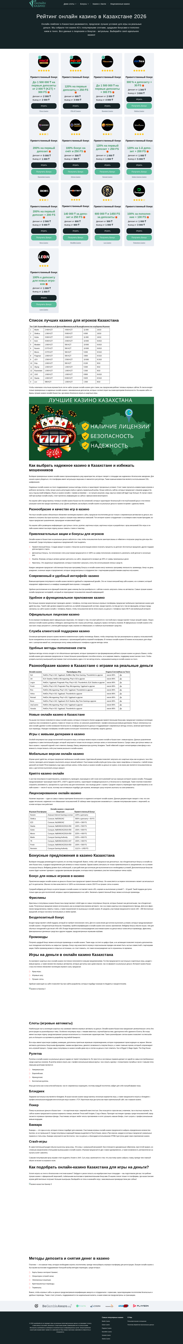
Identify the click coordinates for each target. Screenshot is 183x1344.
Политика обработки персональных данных (141, 1325)
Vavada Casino (106, 1335)
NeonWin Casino (107, 1332)
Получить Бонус (139, 106)
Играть (44, 106)
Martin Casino (106, 1321)
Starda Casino (106, 1339)
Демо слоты (69, 4)
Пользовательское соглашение (137, 1321)
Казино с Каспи (99, 4)
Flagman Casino (106, 1328)
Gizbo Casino (106, 1325)
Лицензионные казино (120, 4)
